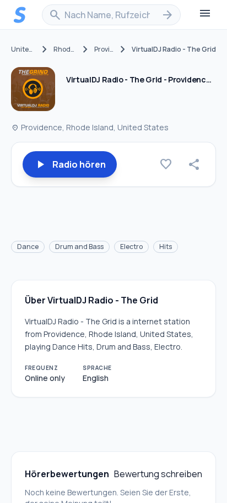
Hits (165, 246)
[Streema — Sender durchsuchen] (20, 15)
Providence (104, 49)
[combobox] (111, 14)
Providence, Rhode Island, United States (90, 127)
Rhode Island (65, 49)
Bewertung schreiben (158, 474)
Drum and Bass (79, 246)
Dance (28, 246)
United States (23, 49)
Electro (131, 246)
